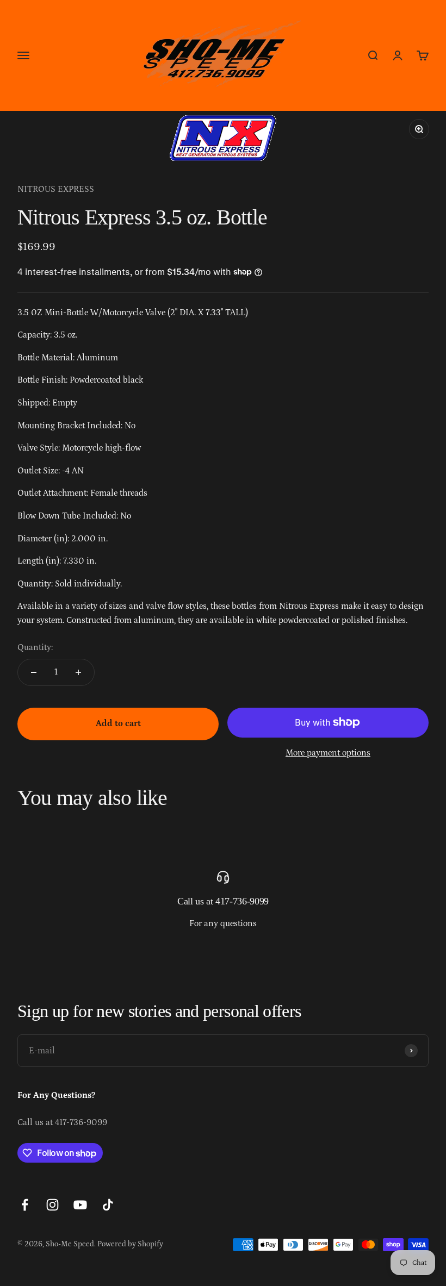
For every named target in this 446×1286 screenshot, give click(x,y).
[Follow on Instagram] (52, 1204)
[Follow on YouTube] (80, 1204)
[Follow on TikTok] (108, 1204)
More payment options (328, 753)
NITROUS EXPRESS (55, 189)
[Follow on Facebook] (24, 1204)
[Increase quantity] (78, 672)
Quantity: (35, 647)
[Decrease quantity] (33, 672)
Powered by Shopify (130, 1244)
